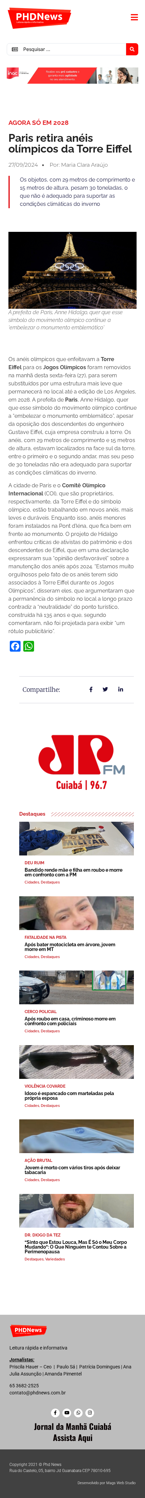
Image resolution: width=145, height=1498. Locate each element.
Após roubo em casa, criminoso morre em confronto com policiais (70, 1021)
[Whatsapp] (78, 1413)
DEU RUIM (34, 863)
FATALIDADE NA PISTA (45, 937)
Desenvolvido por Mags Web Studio (107, 1483)
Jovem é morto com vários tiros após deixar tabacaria (72, 1170)
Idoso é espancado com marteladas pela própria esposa (69, 1096)
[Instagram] (89, 1413)
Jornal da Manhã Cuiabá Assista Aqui (72, 1432)
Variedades (55, 1259)
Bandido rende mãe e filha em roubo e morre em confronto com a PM (73, 872)
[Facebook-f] (55, 1413)
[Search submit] (132, 49)
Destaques (50, 882)
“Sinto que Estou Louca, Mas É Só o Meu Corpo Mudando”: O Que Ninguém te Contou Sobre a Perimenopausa (76, 1247)
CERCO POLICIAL (41, 1011)
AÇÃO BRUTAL (38, 1160)
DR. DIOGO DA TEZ (43, 1235)
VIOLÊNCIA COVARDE (45, 1086)
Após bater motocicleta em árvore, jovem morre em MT (70, 947)
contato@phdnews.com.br (37, 1392)
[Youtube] (66, 1413)
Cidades (32, 882)
